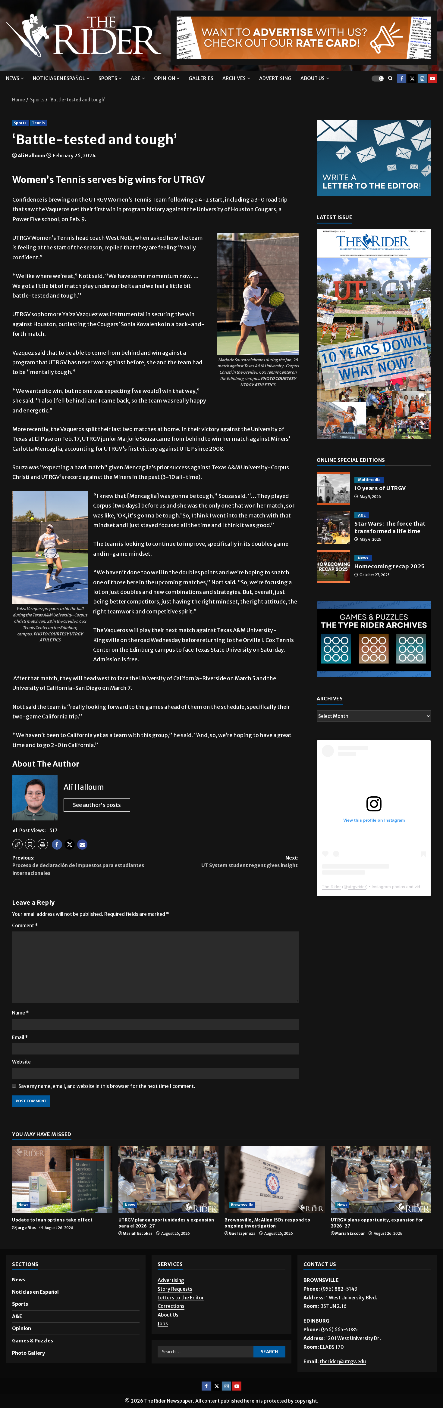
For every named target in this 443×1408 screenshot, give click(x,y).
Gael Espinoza (242, 1233)
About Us (168, 1315)
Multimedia (369, 479)
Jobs (163, 1323)
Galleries (201, 78)
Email (20, 1037)
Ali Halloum (32, 156)
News (12, 78)
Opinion (164, 78)
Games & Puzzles (32, 1341)
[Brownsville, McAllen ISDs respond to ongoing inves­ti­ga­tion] (275, 1179)
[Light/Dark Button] (378, 78)
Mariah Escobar (137, 1233)
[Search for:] (205, 1351)
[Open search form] (390, 78)
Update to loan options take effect (53, 1220)
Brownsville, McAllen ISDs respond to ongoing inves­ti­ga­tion (267, 1223)
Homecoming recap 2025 (333, 566)
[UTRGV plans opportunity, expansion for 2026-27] (381, 1179)
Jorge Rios (26, 1227)
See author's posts (97, 804)
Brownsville (242, 1205)
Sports (108, 78)
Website (21, 1062)
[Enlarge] (291, 241)
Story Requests (175, 1289)
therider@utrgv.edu (343, 1361)
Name (20, 1013)
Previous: (78, 865)
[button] (17, 844)
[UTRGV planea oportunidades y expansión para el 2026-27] (168, 1179)
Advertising (275, 78)
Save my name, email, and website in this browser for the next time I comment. (106, 1086)
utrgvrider (357, 886)
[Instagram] (422, 78)
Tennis (38, 123)
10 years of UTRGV (333, 488)
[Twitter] (411, 78)
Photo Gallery (28, 1353)
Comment (25, 925)
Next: (250, 862)
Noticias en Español (59, 78)
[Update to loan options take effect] (62, 1179)
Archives (234, 78)
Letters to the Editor (181, 1298)
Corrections (171, 1306)
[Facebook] (401, 78)
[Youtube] (432, 78)
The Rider (331, 886)
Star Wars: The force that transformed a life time (333, 527)
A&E (135, 78)
